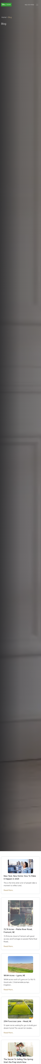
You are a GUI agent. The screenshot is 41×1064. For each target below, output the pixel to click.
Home (3, 17)
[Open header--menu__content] (37, 4)
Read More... (9, 890)
